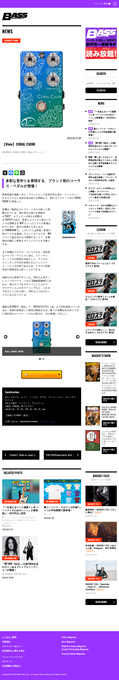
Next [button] (77, 337)
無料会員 (98, 512)
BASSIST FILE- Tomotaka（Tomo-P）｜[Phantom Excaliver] (97, 586)
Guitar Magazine (69, 637)
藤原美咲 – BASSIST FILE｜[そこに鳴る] (101, 511)
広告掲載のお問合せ (11, 665)
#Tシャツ (48, 514)
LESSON (91, 257)
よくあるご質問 (9, 637)
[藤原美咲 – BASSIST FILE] (101, 496)
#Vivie (30, 152)
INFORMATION (10, 501)
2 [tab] (43, 359)
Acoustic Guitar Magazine (73, 653)
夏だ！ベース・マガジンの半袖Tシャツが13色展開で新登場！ (62, 508)
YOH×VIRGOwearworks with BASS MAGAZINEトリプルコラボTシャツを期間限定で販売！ (63, 455)
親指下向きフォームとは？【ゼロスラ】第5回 (100, 264)
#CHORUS (6, 152)
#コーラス (39, 152)
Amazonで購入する (109, 399)
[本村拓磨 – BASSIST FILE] (101, 532)
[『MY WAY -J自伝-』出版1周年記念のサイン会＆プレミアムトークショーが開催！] (20, 548)
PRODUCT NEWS (11, 40)
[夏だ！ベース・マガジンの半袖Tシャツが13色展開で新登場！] (62, 491)
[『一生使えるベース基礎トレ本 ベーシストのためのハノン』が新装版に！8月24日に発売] (20, 491)
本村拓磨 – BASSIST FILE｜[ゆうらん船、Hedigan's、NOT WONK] (101, 546)
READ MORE (101, 342)
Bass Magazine (68, 641)
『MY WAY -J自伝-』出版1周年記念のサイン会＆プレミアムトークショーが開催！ (20, 567)
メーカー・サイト (48, 421)
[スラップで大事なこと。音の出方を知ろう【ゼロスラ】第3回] (101, 316)
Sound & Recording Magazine (75, 649)
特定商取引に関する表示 (13, 650)
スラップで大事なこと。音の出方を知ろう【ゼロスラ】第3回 (100, 331)
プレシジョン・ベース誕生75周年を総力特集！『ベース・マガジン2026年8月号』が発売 (102, 177)
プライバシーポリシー (12, 646)
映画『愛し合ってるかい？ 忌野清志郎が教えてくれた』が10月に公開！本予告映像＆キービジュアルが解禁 (102, 161)
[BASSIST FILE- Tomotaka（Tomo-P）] (101, 570)
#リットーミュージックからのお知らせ (18, 517)
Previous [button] (6, 337)
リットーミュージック (12, 656)
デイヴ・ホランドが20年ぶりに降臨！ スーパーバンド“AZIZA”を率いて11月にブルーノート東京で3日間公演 (102, 193)
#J (3, 573)
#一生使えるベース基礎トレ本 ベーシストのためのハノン (20, 521)
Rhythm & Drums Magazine (74, 646)
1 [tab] (40, 359)
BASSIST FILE (94, 503)
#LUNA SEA (9, 573)
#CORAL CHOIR (19, 152)
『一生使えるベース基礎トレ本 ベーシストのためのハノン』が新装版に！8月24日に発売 (20, 510)
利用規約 (6, 641)
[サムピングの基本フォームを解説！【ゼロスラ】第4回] (101, 283)
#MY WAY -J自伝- (21, 573)
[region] (41, 341)
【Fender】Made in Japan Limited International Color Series (23, 455)
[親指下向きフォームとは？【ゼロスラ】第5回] (101, 250)
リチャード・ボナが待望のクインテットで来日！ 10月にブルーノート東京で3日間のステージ (102, 210)
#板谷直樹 (6, 525)
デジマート (7, 661)
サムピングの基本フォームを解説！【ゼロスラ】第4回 (100, 298)
